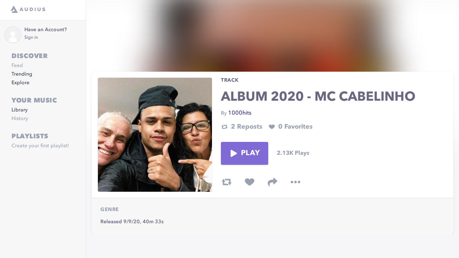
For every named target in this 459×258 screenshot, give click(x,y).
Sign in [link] (31, 37)
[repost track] (226, 182)
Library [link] (19, 110)
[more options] (295, 182)
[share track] (272, 182)
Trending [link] (21, 74)
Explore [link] (20, 82)
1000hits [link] (239, 113)
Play (250, 153)
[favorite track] (249, 182)
